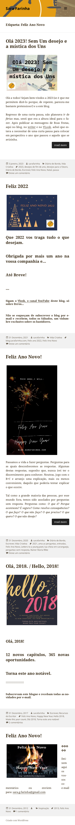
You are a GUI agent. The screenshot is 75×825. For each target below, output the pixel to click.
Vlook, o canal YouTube (34, 300)
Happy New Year (44, 716)
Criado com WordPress (17, 820)
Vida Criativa (56, 337)
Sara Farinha (18, 8)
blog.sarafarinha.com (16, 340)
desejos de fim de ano (35, 166)
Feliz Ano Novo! (24, 357)
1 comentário (22, 811)
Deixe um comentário (19, 173)
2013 (56, 808)
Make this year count (16, 719)
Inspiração (44, 808)
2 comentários (16, 722)
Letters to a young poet (32, 546)
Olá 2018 (31, 719)
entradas (61, 543)
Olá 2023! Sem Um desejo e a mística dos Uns (36, 43)
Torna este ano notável (48, 719)
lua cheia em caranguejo (56, 546)
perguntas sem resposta (17, 549)
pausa (56, 169)
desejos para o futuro (57, 166)
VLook (47, 127)
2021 (34, 543)
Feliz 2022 (17, 186)
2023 (20, 166)
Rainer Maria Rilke (39, 549)
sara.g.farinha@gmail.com (29, 792)
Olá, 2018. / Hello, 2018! (32, 566)
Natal (49, 169)
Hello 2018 (59, 716)
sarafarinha (34, 163)
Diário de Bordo (53, 163)
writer (32, 127)
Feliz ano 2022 (35, 340)
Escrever (26, 169)
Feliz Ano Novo (38, 169)
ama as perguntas (47, 543)
